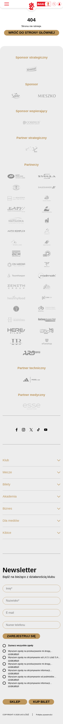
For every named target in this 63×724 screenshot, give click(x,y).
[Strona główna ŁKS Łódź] (31, 6)
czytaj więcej (13, 654)
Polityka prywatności (44, 715)
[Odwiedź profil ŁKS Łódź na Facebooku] (17, 430)
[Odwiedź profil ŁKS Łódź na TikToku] (38, 430)
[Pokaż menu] (6, 4)
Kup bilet (41, 702)
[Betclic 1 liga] (44, 4)
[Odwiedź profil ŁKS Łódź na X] (31, 430)
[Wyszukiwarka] (54, 4)
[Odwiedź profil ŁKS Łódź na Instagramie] (23, 430)
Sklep (15, 702)
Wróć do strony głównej (31, 32)
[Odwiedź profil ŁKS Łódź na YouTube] (45, 429)
